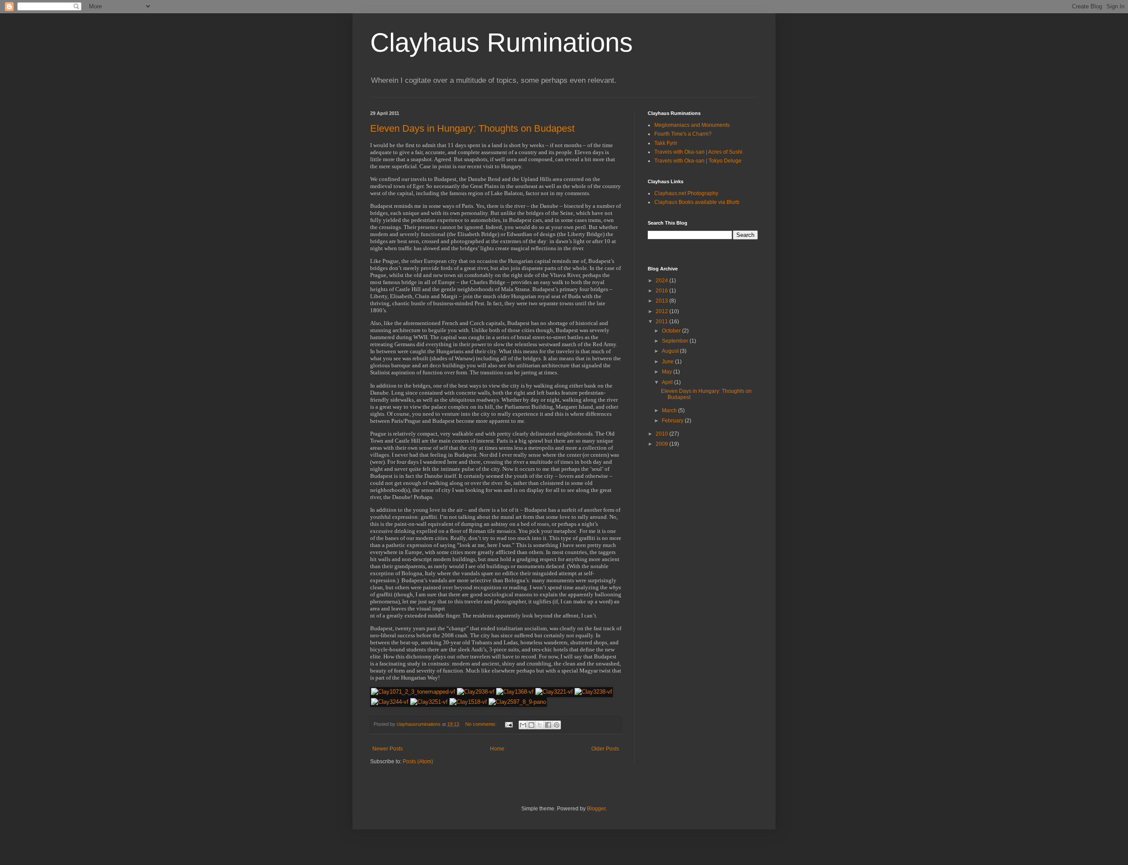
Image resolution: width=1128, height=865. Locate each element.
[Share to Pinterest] (556, 725)
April (668, 382)
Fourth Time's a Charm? (683, 134)
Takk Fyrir (665, 143)
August (671, 351)
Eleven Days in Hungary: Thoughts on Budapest (472, 128)
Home (497, 749)
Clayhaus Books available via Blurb (696, 202)
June (668, 362)
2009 (662, 444)
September (676, 341)
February (673, 421)
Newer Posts (387, 749)
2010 (662, 434)
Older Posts (605, 749)
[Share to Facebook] (548, 725)
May (667, 372)
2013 (662, 301)
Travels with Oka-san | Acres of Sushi (698, 152)
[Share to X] (539, 725)
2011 (662, 321)
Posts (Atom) (418, 761)
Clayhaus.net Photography (686, 193)
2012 (662, 311)
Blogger (596, 809)
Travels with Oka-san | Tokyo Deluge (698, 161)
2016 (662, 291)
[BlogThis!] (531, 725)
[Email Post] (508, 724)
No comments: (481, 724)
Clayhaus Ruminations (501, 42)
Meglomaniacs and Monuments (692, 125)
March (670, 410)
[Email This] (523, 725)
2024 (662, 280)
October (672, 331)
